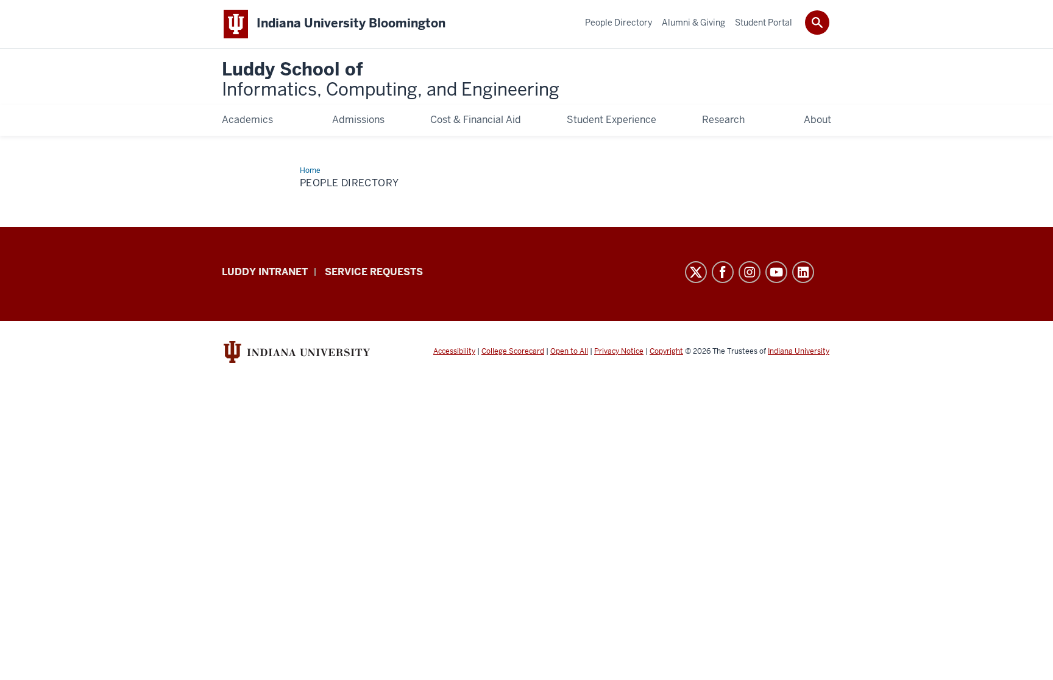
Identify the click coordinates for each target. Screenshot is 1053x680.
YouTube (776, 272)
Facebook (723, 272)
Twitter (696, 272)
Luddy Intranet (265, 271)
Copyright (666, 351)
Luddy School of (390, 80)
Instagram (749, 272)
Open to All (569, 351)
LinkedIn (803, 272)
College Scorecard (512, 351)
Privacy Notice (619, 351)
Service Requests (374, 271)
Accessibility (454, 351)
